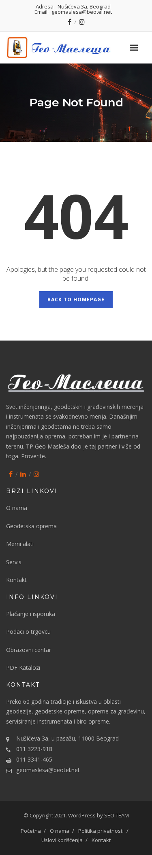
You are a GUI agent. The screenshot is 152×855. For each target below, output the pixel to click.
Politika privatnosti (101, 830)
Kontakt (16, 580)
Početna (31, 830)
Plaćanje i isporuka (30, 614)
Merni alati (20, 544)
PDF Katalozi (23, 667)
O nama (16, 508)
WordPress (82, 815)
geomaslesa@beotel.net (48, 770)
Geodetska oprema (31, 526)
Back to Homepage (76, 299)
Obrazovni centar (28, 650)
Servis (13, 562)
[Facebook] (69, 22)
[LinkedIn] (23, 474)
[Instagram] (82, 22)
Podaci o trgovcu (28, 631)
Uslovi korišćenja (62, 840)
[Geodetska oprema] (76, 47)
